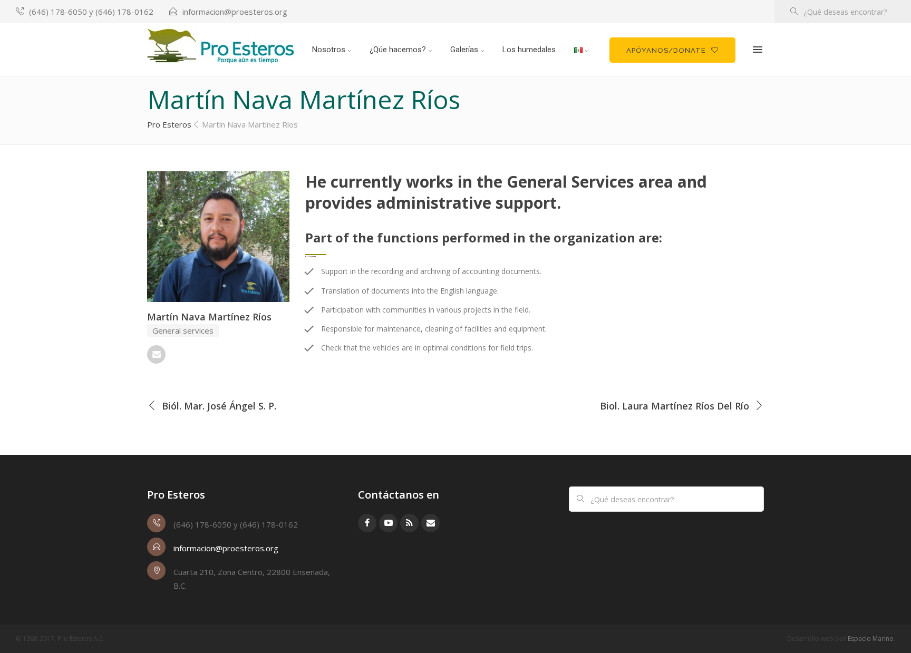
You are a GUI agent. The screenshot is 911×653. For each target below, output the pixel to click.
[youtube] (388, 523)
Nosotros (328, 49)
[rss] (409, 523)
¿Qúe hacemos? (398, 49)
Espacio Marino (871, 638)
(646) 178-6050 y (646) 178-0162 (91, 11)
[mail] (156, 354)
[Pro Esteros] (221, 46)
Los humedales (529, 49)
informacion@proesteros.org (234, 11)
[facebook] (367, 523)
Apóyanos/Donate (666, 50)
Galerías (464, 49)
